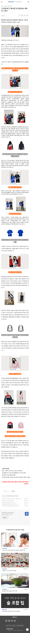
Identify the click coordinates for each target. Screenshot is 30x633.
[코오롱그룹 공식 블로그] (15, 2)
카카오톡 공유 (22, 15)
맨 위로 (27, 629)
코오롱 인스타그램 (14, 621)
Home (2, 6)
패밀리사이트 (14, 617)
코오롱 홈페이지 (6, 621)
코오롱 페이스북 (12, 621)
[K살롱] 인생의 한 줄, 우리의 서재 (8, 502)
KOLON (7, 628)
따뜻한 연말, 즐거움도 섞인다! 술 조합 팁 (9, 504)
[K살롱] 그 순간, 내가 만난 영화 (7, 500)
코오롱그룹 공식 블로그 (7, 513)
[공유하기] (7, 491)
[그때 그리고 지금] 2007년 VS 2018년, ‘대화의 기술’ (11, 498)
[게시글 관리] (8, 491)
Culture (5, 6)
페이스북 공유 (19, 15)
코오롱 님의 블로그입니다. (6, 514)
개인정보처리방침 (20, 625)
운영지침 (13, 625)
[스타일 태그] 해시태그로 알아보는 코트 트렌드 (10, 505)
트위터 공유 (25, 15)
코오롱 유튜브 (9, 621)
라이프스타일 (9, 6)
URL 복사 (27, 15)
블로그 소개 (8, 625)
